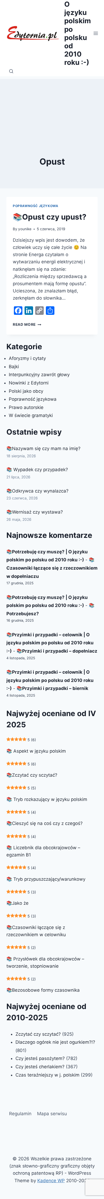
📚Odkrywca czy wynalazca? (37, 491)
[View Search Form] (11, 71)
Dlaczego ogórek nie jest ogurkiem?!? (55, 1042)
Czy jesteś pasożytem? (40, 1058)
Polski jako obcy (26, 391)
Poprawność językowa (35, 206)
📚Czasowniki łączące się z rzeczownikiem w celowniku (36, 931)
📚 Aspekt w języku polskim (36, 751)
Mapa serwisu (52, 1113)
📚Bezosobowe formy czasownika (43, 990)
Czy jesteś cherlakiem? (40, 1066)
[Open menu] (96, 33)
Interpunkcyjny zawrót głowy (39, 374)
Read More (27, 324)
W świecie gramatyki (31, 415)
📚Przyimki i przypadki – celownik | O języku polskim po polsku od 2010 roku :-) (50, 643)
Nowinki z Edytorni (29, 383)
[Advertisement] (52, 105)
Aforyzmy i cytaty (27, 358)
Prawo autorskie (26, 407)
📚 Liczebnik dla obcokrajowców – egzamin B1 (43, 851)
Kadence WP (51, 1180)
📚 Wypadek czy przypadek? (37, 469)
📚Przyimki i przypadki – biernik (52, 688)
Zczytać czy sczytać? (38, 1034)
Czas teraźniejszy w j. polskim (47, 1075)
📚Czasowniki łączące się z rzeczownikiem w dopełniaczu (52, 568)
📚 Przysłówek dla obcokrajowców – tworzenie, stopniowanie (45, 962)
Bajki (14, 366)
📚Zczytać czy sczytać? (31, 775)
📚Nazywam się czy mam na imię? (43, 448)
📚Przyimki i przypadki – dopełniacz (57, 651)
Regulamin (20, 1113)
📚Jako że (17, 903)
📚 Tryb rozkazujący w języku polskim (46, 799)
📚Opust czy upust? (49, 216)
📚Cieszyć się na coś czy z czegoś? (44, 823)
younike (24, 229)
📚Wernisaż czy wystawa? (34, 512)
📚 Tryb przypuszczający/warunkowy (45, 879)
